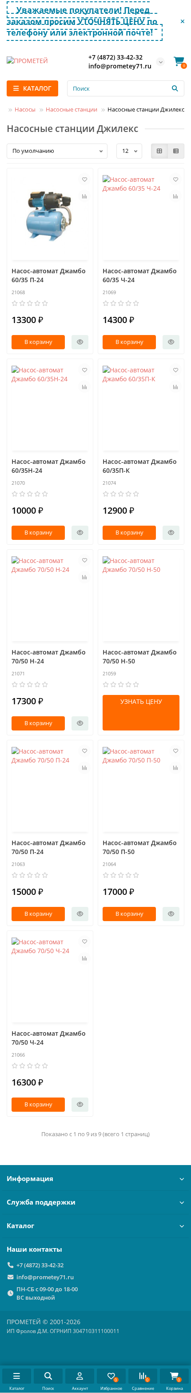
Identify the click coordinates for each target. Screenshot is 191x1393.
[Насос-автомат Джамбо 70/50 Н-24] (50, 596)
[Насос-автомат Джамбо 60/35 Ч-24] (141, 215)
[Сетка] (159, 151)
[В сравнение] (84, 196)
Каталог (20, 1225)
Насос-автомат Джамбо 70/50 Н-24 (49, 656)
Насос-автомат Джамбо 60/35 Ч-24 (140, 275)
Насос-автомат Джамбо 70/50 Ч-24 (49, 1037)
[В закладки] (84, 179)
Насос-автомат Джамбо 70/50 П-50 (140, 847)
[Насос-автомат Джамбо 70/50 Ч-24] (50, 978)
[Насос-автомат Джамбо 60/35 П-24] (50, 215)
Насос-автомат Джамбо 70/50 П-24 (49, 847)
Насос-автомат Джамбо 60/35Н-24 (49, 466)
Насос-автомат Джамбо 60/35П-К (140, 466)
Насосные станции (71, 109)
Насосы (25, 109)
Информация (30, 1178)
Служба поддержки (41, 1202)
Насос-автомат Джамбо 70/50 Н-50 (140, 656)
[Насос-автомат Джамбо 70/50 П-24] (50, 787)
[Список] (175, 151)
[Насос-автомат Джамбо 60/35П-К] (141, 406)
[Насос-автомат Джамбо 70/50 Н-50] (141, 596)
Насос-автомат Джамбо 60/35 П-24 (49, 275)
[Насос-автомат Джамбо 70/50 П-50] (141, 787)
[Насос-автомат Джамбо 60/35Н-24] (50, 406)
